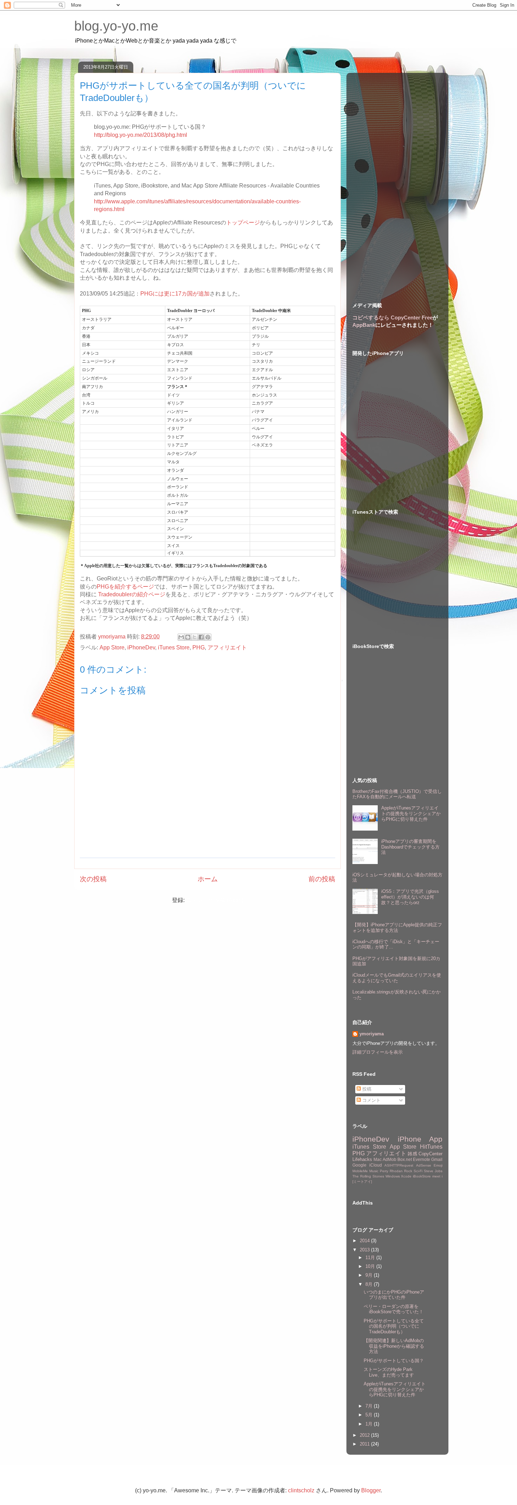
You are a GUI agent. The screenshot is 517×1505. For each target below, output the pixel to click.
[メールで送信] (181, 637)
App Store (112, 647)
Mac (378, 1159)
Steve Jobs (433, 1171)
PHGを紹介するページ (125, 587)
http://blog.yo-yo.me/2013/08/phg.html (140, 135)
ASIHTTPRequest (398, 1165)
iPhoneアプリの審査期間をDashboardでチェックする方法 (410, 847)
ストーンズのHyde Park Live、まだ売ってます (389, 1372)
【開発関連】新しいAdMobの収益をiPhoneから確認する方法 (394, 1346)
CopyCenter (430, 1153)
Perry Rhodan (391, 1171)
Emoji (438, 1165)
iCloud (375, 1165)
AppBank (363, 325)
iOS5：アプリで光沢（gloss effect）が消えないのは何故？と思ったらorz (410, 897)
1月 (369, 1424)
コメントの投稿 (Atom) (214, 900)
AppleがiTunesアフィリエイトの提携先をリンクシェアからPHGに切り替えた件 (411, 813)
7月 (369, 1406)
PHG (198, 647)
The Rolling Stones (368, 1176)
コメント (371, 1100)
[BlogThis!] (187, 637)
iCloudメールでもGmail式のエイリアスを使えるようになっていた (396, 977)
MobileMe (360, 1171)
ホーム (208, 879)
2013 (365, 1249)
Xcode (406, 1176)
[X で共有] (194, 637)
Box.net (404, 1159)
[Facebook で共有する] (201, 637)
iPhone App (420, 1139)
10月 (370, 1266)
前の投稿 (321, 879)
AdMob (389, 1159)
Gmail (436, 1159)
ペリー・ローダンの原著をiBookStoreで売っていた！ (393, 1309)
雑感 (412, 1153)
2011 (365, 1444)
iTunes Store (174, 647)
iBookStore (422, 1176)
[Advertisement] (397, 181)
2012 (365, 1435)
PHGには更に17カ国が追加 (175, 294)
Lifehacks (362, 1159)
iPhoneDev (141, 647)
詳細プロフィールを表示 (377, 1052)
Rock (408, 1171)
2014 (365, 1240)
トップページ (243, 223)
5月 (369, 1414)
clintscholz (301, 1490)
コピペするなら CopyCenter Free (392, 317)
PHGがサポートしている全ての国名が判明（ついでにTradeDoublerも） (394, 1326)
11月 (370, 1257)
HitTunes (431, 1147)
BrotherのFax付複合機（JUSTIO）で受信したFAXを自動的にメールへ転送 (397, 794)
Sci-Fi (418, 1171)
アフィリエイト (227, 647)
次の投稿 (93, 879)
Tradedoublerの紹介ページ (131, 594)
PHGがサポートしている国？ (394, 1360)
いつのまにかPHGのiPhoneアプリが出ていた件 (394, 1294)
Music (373, 1171)
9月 (369, 1275)
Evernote (421, 1159)
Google (359, 1165)
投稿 (366, 1089)
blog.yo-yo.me (116, 26)
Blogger (371, 1490)
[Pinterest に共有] (207, 637)
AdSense (423, 1165)
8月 (369, 1284)
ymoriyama (371, 1033)
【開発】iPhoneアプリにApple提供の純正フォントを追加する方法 (397, 927)
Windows (392, 1176)
